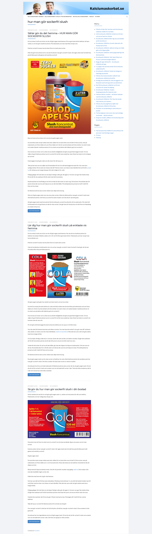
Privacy (91, 16)
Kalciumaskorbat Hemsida (36, 16)
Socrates (37, 530)
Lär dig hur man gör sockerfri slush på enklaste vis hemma (57, 227)
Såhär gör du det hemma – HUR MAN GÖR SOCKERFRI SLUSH (53, 35)
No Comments (54, 30)
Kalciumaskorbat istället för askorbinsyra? (58, 16)
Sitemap (97, 16)
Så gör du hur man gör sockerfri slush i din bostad (57, 389)
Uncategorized (43, 30)
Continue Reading (34, 210)
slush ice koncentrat (62, 331)
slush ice (75, 469)
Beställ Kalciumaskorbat (80, 16)
